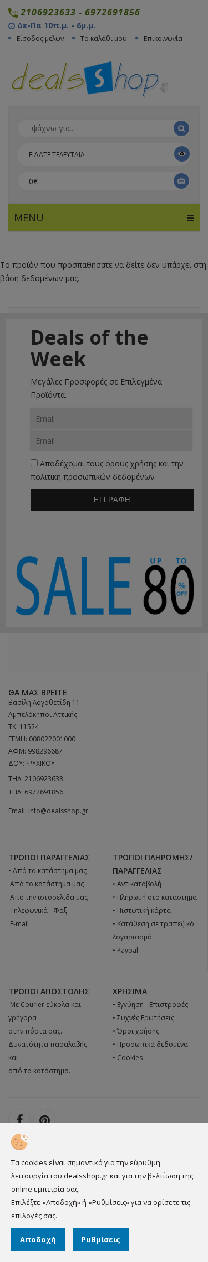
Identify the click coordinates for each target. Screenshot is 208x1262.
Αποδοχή (38, 1239)
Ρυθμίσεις (101, 1239)
